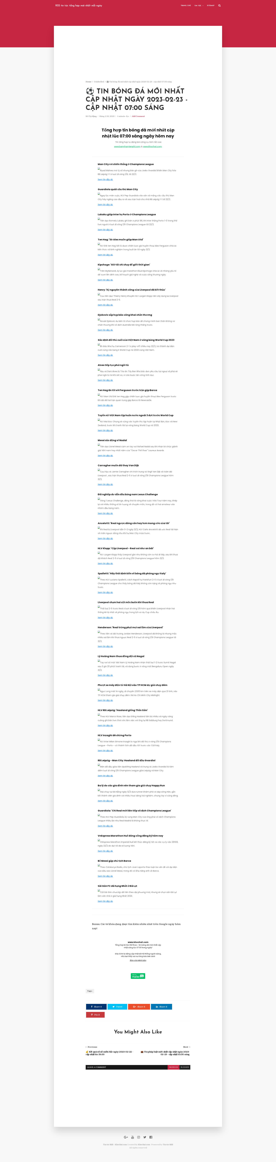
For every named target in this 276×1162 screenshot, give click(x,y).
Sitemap (210, 5)
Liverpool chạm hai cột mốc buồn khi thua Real (126, 602)
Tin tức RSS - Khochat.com (115, 1144)
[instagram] (138, 1137)
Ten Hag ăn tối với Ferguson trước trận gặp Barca (127, 390)
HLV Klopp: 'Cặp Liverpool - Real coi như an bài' (126, 548)
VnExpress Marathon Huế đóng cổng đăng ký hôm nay (130, 835)
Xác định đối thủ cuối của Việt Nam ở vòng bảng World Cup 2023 (136, 340)
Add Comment (138, 116)
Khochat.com (144, 1144)
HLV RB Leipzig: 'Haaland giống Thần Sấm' (123, 710)
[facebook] (151, 1137)
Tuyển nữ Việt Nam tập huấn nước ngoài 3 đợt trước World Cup (135, 415)
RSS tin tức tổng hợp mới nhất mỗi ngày (78, 5)
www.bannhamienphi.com (127, 146)
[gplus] (126, 1137)
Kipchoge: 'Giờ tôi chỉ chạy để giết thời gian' (124, 264)
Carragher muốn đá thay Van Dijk (118, 465)
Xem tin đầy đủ (105, 179)
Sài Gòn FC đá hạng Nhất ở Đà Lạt (117, 886)
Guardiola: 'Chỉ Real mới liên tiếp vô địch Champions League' (134, 810)
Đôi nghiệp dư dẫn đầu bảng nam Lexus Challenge (128, 494)
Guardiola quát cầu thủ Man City (118, 189)
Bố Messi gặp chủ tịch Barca (114, 861)
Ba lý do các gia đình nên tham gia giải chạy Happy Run (131, 785)
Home (88, 82)
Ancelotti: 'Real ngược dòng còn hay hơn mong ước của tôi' (134, 523)
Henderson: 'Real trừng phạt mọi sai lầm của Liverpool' (130, 627)
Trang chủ (186, 5)
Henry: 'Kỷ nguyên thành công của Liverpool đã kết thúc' (132, 289)
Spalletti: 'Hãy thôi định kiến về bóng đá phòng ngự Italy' (132, 573)
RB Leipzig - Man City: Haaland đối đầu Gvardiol (126, 760)
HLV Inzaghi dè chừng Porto (114, 735)
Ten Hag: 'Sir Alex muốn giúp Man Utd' (120, 239)
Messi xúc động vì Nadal (112, 440)
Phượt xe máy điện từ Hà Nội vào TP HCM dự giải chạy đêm (132, 685)
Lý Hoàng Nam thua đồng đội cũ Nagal (121, 656)
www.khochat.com (152, 146)
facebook (173, 1067)
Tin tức (197, 6)
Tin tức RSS (168, 1144)
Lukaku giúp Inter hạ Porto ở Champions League (127, 214)
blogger (185, 1067)
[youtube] (132, 1137)
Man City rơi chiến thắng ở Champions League (126, 164)
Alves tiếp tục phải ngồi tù (113, 365)
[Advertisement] (138, 60)
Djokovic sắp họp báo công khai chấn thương (125, 315)
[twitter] (144, 1137)
